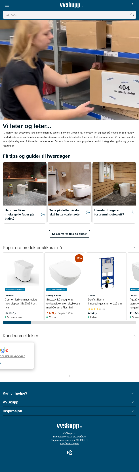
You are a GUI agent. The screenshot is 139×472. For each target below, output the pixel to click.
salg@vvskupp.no (69, 443)
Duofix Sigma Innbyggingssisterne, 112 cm (105, 301)
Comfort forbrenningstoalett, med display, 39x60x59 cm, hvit (21, 303)
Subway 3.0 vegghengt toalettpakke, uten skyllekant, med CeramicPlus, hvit (63, 303)
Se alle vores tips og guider (69, 233)
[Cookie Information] (69, 453)
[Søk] (132, 15)
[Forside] (71, 5)
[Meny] (7, 5)
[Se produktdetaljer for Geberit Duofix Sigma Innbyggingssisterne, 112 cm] (106, 273)
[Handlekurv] (134, 5)
